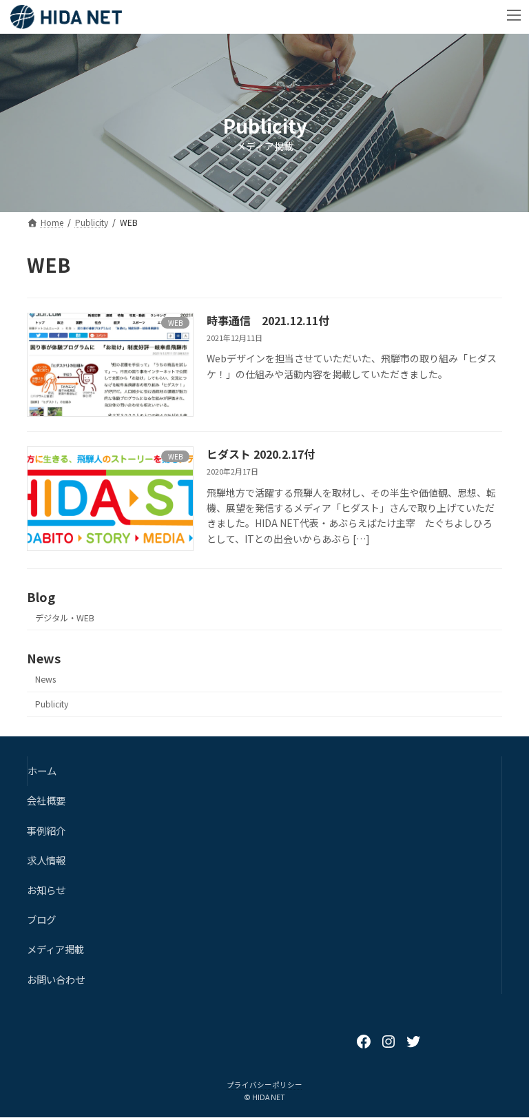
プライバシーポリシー (264, 1084)
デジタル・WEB (64, 618)
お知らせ (46, 889)
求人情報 (46, 860)
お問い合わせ (56, 979)
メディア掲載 (55, 949)
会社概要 (46, 801)
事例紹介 (46, 830)
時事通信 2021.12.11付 (268, 320)
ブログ (41, 919)
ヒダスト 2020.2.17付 (261, 454)
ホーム (42, 770)
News (45, 679)
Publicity (51, 704)
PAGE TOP (503, 1071)
